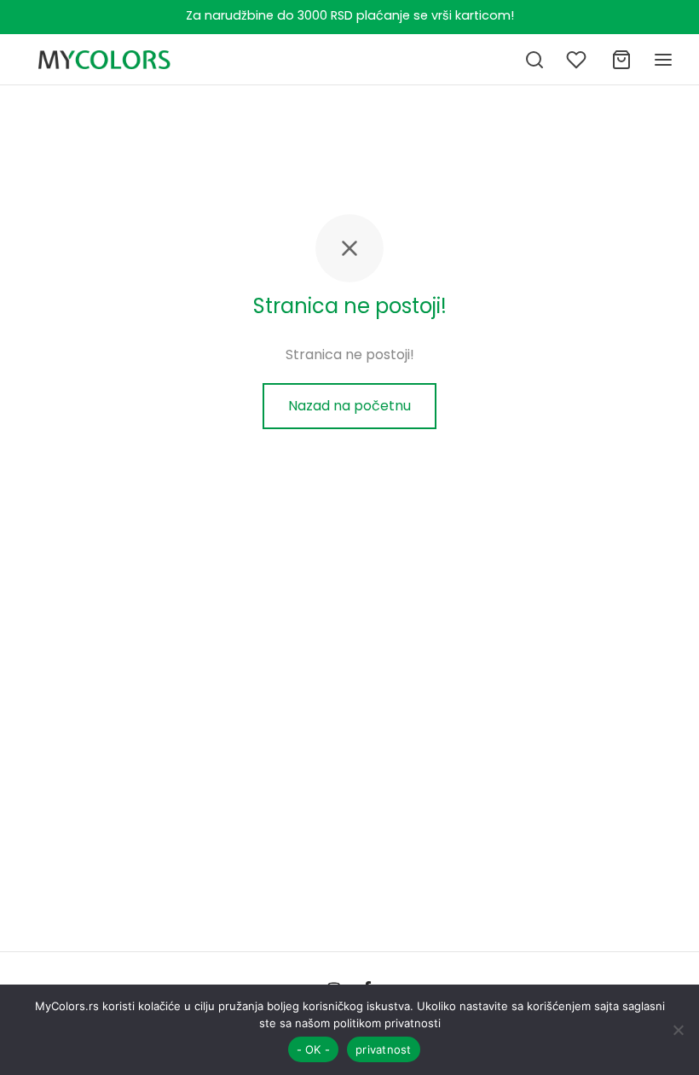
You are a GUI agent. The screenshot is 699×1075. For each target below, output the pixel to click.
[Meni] (663, 59)
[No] (677, 1029)
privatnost (383, 1049)
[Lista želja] (578, 59)
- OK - (314, 1049)
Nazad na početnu (349, 405)
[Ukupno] (621, 59)
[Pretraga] (534, 59)
